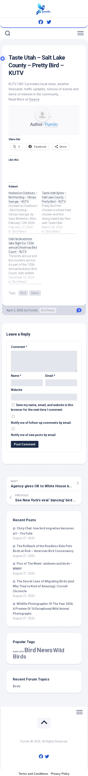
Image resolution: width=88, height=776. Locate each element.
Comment (19, 347)
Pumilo (51, 124)
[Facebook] (40, 22)
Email (50, 375)
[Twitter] (49, 22)
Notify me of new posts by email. (33, 435)
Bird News (48, 310)
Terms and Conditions (33, 773)
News (35, 293)
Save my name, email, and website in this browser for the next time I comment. (42, 407)
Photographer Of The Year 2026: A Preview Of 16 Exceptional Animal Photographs (43, 608)
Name (16, 375)
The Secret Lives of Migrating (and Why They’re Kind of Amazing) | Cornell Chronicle (43, 586)
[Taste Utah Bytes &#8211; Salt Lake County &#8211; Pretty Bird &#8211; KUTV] (58, 212)
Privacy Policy (60, 773)
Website (16, 390)
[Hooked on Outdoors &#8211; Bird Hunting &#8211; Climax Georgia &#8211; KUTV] (25, 212)
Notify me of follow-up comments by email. (41, 422)
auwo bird (18, 651)
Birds (17, 686)
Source (34, 99)
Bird (23, 293)
